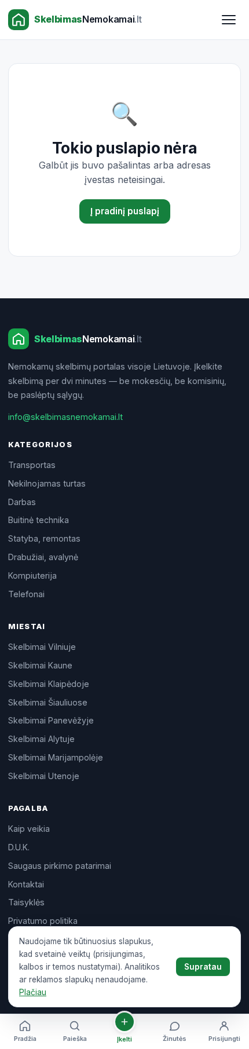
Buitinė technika (38, 520)
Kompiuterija (32, 575)
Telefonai (26, 594)
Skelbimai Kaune (40, 665)
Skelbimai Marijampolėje (55, 757)
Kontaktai (26, 884)
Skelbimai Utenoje (43, 776)
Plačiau (32, 992)
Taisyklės (26, 902)
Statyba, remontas (44, 538)
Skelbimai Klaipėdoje (48, 684)
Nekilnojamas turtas (47, 483)
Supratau (203, 966)
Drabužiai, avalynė (43, 557)
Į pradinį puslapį (124, 211)
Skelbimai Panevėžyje (51, 720)
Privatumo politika (43, 921)
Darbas (22, 502)
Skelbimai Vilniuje (42, 647)
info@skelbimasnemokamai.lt (65, 417)
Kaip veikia (29, 829)
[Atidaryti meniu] (229, 20)
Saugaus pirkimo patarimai (59, 866)
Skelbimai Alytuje (41, 739)
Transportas (32, 465)
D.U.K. (19, 847)
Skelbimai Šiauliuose (47, 702)
